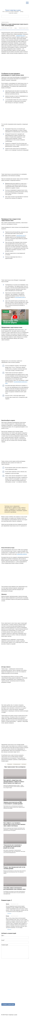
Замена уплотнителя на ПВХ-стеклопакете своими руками (13, 803)
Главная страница (5, 22)
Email (3, 940)
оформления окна (20, 235)
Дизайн (10, 764)
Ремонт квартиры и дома (13, 10)
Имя (2, 935)
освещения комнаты (22, 554)
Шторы (24, 764)
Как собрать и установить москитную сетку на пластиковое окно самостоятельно (14, 824)
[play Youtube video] (15, 317)
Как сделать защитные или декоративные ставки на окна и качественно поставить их (13, 781)
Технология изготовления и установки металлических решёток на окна (12, 846)
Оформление (17, 764)
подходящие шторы (20, 297)
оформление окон (20, 35)
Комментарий (4, 944)
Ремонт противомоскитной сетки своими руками (14, 867)
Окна (16, 28)
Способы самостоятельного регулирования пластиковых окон (14, 888)
